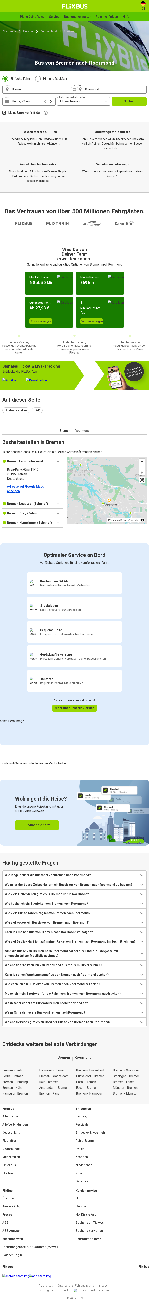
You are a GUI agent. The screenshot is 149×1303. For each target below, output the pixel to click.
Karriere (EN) (11, 1206)
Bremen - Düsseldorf (90, 1070)
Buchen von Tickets (90, 1222)
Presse (7, 1214)
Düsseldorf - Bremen (90, 1076)
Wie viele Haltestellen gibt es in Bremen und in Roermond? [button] (47, 894)
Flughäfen (9, 1141)
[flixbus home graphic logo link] (74, 6)
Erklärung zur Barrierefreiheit (54, 1290)
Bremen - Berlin (12, 1070)
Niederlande (84, 1165)
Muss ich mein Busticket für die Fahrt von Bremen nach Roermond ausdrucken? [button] (63, 993)
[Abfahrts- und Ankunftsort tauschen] (74, 89)
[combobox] (42, 89)
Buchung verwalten (89, 1231)
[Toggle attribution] (142, 520)
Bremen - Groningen (126, 1070)
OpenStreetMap (131, 520)
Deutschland (49, 31)
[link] (74, 813)
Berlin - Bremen (12, 1076)
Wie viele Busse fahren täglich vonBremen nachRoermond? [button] (47, 913)
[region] (107, 490)
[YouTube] (141, 1276)
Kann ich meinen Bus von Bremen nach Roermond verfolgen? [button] (49, 932)
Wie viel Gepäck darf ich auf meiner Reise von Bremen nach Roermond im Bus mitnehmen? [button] (70, 941)
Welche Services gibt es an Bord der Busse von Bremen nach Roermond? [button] (58, 1022)
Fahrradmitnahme (88, 1239)
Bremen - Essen (123, 1082)
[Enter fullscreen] (142, 480)
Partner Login (12, 1255)
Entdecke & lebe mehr (91, 1132)
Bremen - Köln (12, 1088)
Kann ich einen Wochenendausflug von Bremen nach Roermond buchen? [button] (57, 974)
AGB (5, 1222)
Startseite (9, 31)
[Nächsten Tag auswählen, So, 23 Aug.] (51, 101)
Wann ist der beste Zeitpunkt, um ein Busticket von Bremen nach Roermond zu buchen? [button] (68, 884)
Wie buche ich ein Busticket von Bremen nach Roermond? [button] (46, 903)
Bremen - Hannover (89, 1093)
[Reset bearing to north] (142, 472)
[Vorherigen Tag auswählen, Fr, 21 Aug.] (45, 101)
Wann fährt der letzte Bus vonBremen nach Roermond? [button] (45, 1012)
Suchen (129, 101)
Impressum (103, 1285)
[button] (32, 461)
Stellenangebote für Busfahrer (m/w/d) (30, 1247)
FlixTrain (8, 1173)
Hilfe (79, 1198)
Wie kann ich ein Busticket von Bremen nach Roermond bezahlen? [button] (52, 984)
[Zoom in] (142, 461)
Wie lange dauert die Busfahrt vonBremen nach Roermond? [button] (48, 875)
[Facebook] (138, 1276)
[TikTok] (144, 1276)
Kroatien (82, 1157)
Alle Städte (10, 1116)
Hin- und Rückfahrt (55, 79)
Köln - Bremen (48, 1082)
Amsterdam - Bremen (53, 1088)
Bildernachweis (13, 1239)
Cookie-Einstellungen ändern (97, 1290)
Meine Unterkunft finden (24, 113)
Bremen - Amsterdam (53, 1076)
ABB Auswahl (11, 1231)
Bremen (69, 31)
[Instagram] (140, 1276)
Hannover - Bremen (52, 1070)
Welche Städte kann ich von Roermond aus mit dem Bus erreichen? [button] (53, 965)
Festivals (82, 1124)
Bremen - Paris (49, 1093)
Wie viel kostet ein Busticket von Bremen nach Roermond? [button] (47, 922)
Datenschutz (65, 1285)
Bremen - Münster (125, 1093)
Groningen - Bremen (126, 1076)
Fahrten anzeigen (92, 321)
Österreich (83, 1181)
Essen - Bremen (86, 1088)
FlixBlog (81, 1116)
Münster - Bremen (125, 1088)
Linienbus (9, 1165)
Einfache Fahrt (20, 79)
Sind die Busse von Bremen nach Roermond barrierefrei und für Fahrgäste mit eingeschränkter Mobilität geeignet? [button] (61, 953)
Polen (80, 1173)
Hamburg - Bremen (15, 1093)
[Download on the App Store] (40, 1276)
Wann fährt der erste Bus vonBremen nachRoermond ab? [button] (46, 1003)
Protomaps (114, 520)
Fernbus (28, 31)
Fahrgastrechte (84, 1285)
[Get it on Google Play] (15, 1276)
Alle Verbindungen (15, 1124)
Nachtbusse (11, 1149)
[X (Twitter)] (143, 1276)
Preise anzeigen (41, 321)
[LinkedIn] (142, 1276)
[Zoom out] (142, 467)
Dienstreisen (11, 1157)
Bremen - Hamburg (15, 1082)
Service (81, 1206)
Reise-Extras (85, 1141)
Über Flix (8, 1198)
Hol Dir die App (86, 1214)
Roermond (82, 431)
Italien (80, 1149)
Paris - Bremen (86, 1082)
